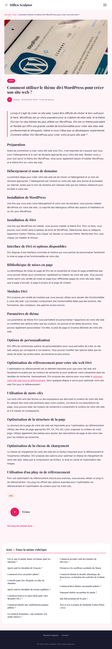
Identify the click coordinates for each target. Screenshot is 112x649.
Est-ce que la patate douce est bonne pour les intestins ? (29, 560)
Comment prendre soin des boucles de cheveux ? (78, 560)
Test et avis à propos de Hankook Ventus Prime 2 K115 (82, 606)
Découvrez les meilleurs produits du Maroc (80, 568)
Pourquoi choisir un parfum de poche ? (78, 592)
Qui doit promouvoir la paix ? (74, 598)
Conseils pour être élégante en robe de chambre (26, 582)
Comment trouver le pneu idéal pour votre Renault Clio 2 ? (28, 597)
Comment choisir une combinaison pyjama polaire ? (28, 606)
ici (100, 154)
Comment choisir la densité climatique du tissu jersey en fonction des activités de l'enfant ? (82, 577)
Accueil (7, 15)
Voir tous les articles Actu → (21, 526)
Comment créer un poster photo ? (23, 574)
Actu (15, 15)
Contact (65, 635)
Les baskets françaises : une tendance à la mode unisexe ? (27, 615)
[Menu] (105, 5)
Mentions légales (50, 635)
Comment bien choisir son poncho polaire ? (80, 586)
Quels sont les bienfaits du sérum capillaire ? (29, 589)
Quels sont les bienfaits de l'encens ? (25, 568)
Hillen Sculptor (21, 5)
